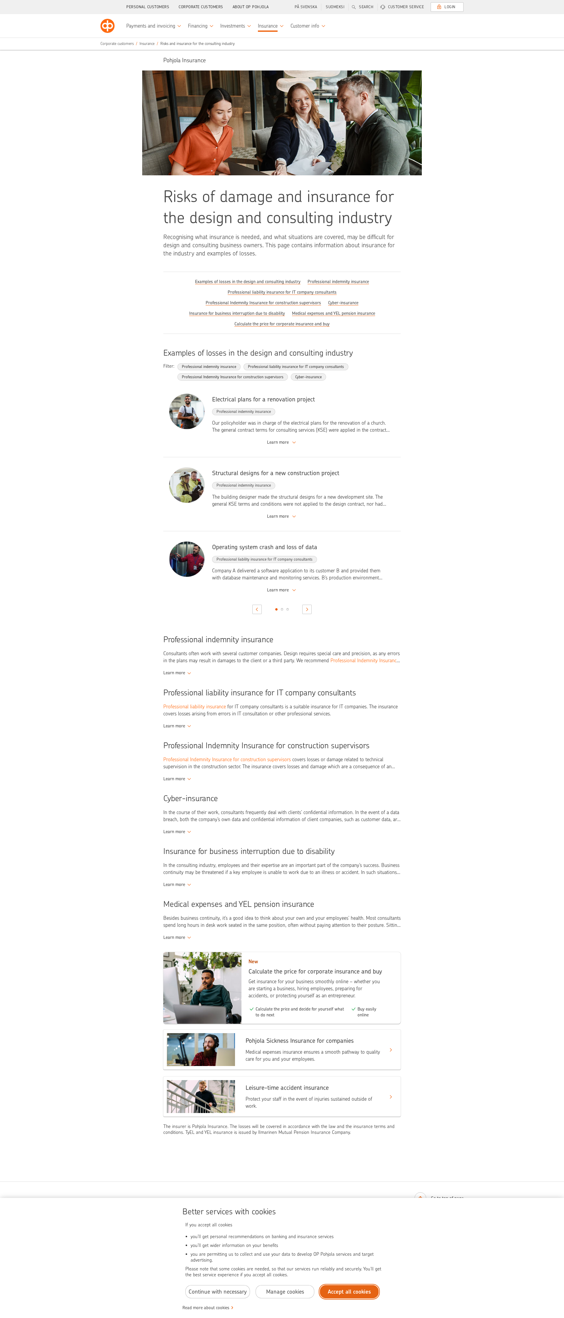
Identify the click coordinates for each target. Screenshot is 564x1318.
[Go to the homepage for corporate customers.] (107, 26)
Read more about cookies (205, 1307)
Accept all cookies (349, 1291)
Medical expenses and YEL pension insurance (333, 313)
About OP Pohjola (251, 7)
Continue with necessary (218, 1291)
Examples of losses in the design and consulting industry (248, 281)
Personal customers (147, 7)
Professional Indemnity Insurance (364, 660)
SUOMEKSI (335, 7)
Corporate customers (201, 7)
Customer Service (406, 7)
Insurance (147, 43)
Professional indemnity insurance (338, 281)
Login (450, 7)
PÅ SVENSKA (306, 7)
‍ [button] (282, 442)
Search (366, 7)
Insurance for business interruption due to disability (237, 313)
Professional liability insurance (194, 707)
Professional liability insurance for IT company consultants (282, 292)
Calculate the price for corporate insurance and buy (282, 324)
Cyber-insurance (343, 302)
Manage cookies (285, 1291)
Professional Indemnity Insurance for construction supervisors (263, 302)
